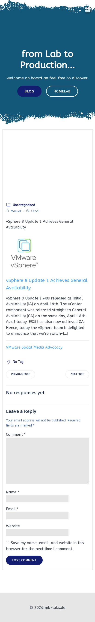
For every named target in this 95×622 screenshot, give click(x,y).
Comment (16, 434)
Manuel (16, 211)
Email (12, 509)
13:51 (35, 211)
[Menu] (88, 10)
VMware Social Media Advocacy (34, 347)
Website (13, 526)
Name (12, 492)
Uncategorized (24, 205)
